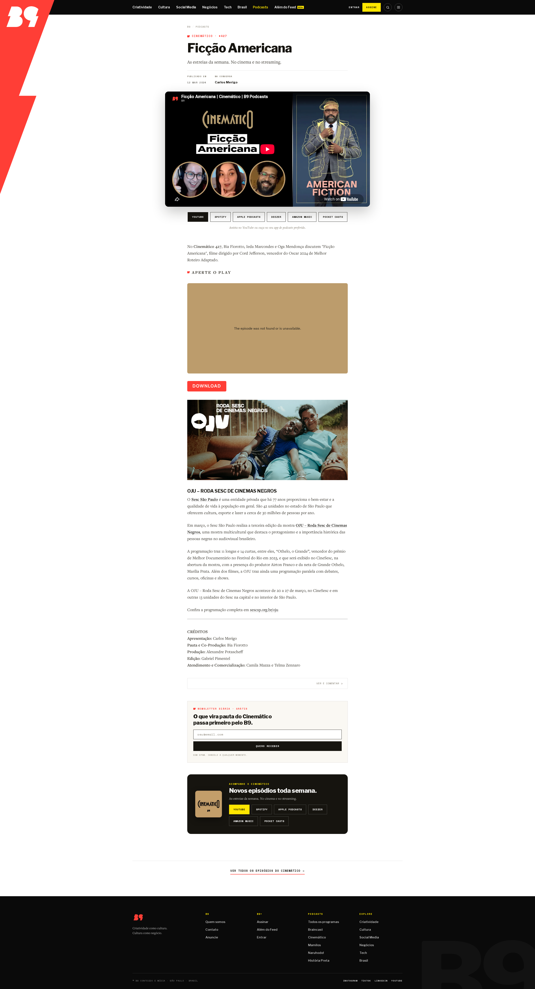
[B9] (27, 7)
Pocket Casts (333, 217)
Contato (211, 930)
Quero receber (267, 746)
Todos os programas (323, 922)
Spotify (220, 217)
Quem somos (215, 922)
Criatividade (142, 7)
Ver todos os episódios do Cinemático (267, 871)
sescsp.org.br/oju (264, 609)
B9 (189, 26)
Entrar (354, 7)
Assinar (262, 922)
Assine (371, 7)
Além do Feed (285, 7)
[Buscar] (388, 7)
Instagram (350, 980)
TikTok (366, 980)
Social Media (186, 7)
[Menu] (399, 7)
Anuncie (211, 937)
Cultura (164, 7)
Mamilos (314, 945)
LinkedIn (381, 980)
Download (206, 386)
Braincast (315, 930)
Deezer (276, 217)
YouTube (198, 217)
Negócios (210, 7)
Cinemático (202, 36)
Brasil (242, 7)
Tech (227, 7)
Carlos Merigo (226, 82)
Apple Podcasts (248, 217)
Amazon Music (302, 217)
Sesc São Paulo (204, 499)
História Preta (318, 960)
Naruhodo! (316, 953)
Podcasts (260, 7)
